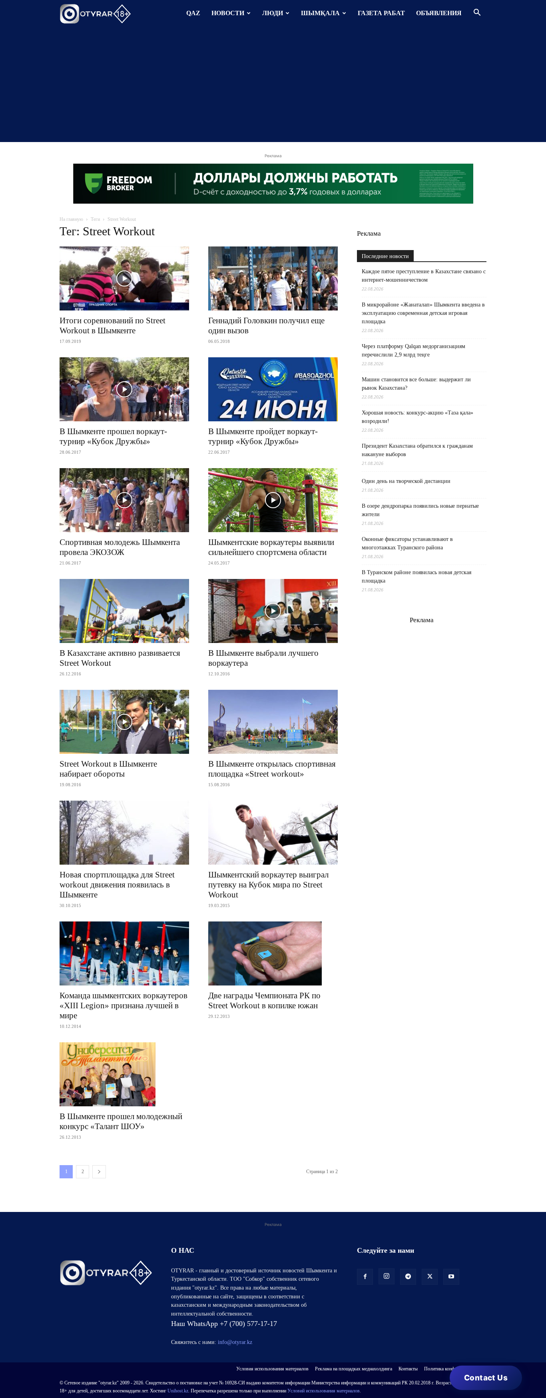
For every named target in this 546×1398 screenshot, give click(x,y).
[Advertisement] (273, 86)
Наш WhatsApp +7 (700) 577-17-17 (224, 1324)
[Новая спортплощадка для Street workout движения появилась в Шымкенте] (124, 833)
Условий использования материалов (323, 1391)
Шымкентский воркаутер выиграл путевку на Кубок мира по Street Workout (268, 884)
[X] (430, 1277)
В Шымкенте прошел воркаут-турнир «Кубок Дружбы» (113, 436)
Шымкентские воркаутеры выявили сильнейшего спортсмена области (271, 547)
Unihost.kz (177, 1391)
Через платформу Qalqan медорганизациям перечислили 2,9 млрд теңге (413, 350)
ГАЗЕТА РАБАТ (381, 13)
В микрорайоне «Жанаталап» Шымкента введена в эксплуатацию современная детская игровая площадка (423, 313)
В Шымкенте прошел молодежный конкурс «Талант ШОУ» (121, 1121)
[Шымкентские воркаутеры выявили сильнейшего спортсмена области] (273, 500)
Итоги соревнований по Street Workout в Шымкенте (112, 325)
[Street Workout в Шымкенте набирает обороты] (124, 722)
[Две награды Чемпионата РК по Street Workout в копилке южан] (273, 953)
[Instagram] (387, 1276)
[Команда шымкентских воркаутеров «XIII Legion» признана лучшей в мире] (124, 953)
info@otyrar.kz (235, 1342)
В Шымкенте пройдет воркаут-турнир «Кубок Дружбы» (263, 436)
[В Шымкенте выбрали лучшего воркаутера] (273, 611)
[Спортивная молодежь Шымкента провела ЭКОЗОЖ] (124, 500)
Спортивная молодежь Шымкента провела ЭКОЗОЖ (120, 547)
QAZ (193, 13)
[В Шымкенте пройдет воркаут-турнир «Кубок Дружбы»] (273, 389)
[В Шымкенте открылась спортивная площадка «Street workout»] (273, 722)
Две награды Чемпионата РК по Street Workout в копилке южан (264, 1000)
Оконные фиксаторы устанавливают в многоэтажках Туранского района (407, 543)
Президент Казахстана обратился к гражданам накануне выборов (417, 450)
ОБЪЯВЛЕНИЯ (439, 13)
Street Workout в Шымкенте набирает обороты (108, 769)
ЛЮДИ (272, 13)
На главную (71, 219)
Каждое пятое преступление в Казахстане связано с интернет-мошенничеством (424, 275)
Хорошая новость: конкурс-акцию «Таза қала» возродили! (417, 417)
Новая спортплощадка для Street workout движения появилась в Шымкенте (117, 884)
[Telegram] (408, 1277)
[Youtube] (451, 1277)
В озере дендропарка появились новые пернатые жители (420, 510)
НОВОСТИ (227, 13)
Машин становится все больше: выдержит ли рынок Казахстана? (416, 384)
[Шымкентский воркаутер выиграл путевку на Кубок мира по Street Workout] (273, 833)
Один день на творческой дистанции (406, 481)
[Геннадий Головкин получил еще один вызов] (273, 278)
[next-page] (99, 1171)
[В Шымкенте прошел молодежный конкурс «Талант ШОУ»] (124, 1074)
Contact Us (486, 1377)
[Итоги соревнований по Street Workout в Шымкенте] (124, 278)
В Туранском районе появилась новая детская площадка (416, 576)
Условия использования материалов (272, 1369)
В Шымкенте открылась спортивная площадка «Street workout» (272, 769)
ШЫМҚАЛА (320, 13)
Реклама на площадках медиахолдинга (353, 1369)
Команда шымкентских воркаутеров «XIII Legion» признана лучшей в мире (123, 1005)
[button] (476, 13)
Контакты (408, 1369)
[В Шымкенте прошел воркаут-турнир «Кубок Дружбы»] (124, 389)
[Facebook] (365, 1277)
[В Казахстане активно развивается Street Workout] (124, 611)
